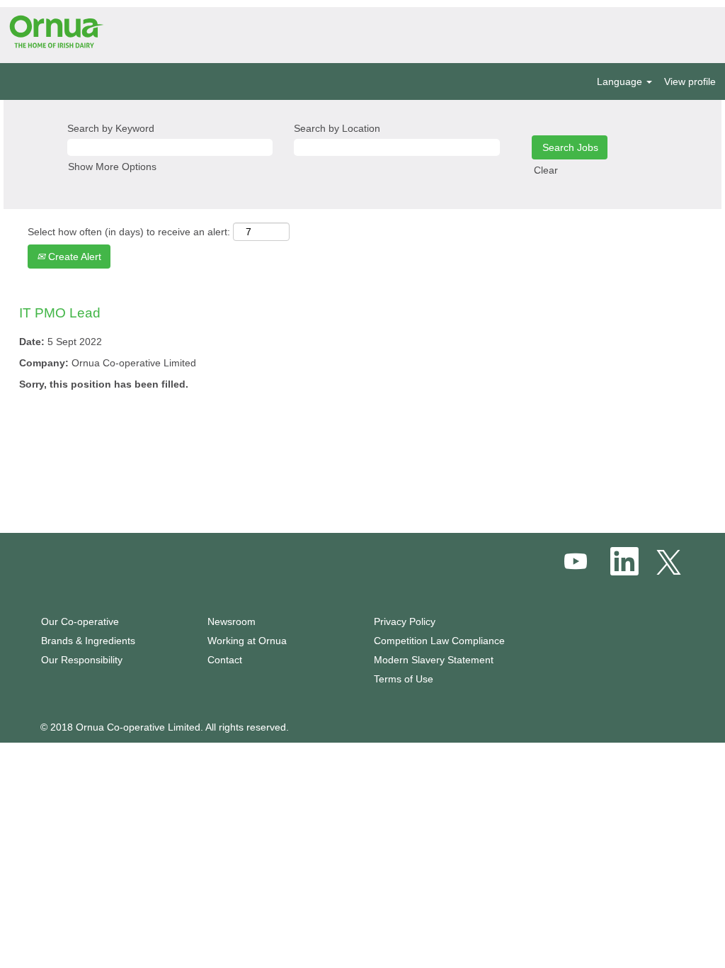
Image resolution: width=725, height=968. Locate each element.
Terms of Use (403, 679)
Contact (224, 659)
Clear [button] (546, 170)
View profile (690, 81)
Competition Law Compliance (439, 640)
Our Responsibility (81, 659)
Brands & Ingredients (88, 640)
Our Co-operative (80, 621)
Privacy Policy (404, 621)
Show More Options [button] (112, 166)
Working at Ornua (247, 640)
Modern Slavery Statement (433, 659)
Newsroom (231, 621)
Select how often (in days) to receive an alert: (129, 231)
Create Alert (73, 256)
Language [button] (621, 81)
